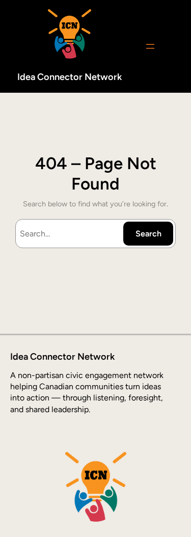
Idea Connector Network (69, 77)
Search (148, 233)
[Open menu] (150, 46)
